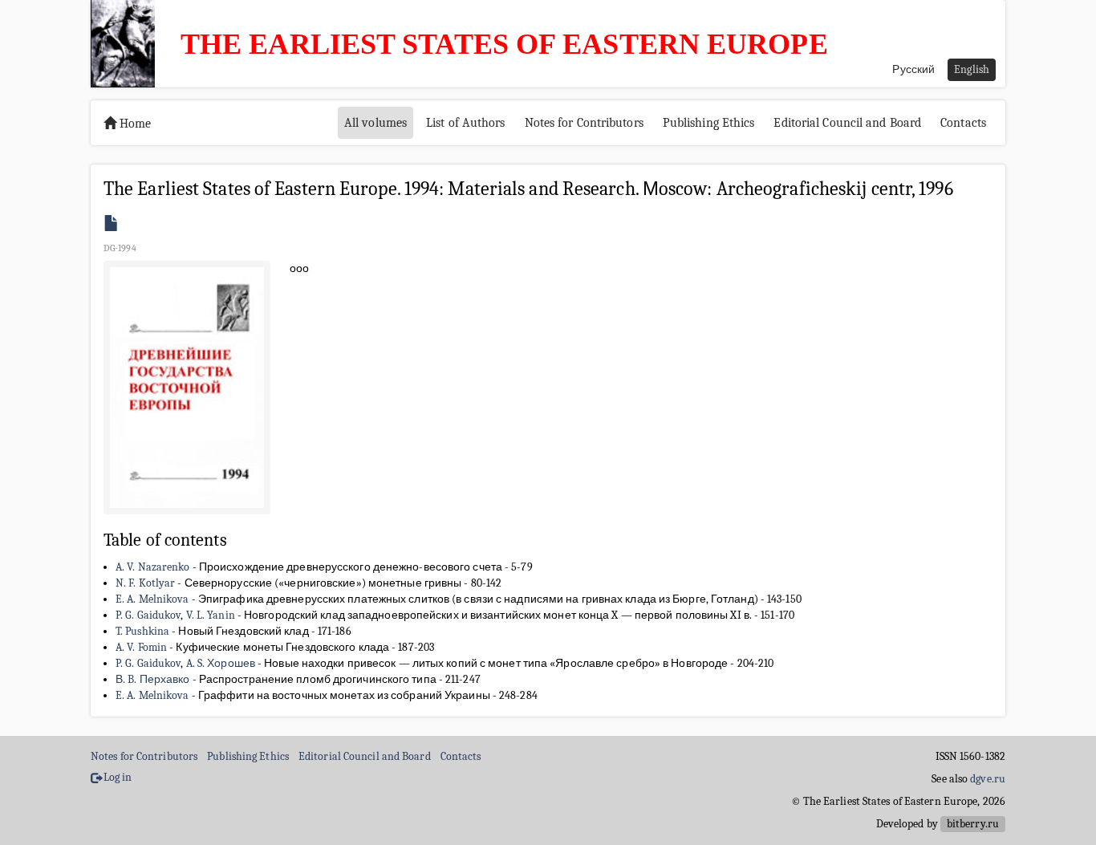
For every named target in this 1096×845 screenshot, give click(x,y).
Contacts (963, 123)
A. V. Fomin (141, 647)
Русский (913, 69)
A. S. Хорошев (220, 663)
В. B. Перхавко (152, 679)
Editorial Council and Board (847, 123)
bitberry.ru (973, 824)
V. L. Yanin (210, 615)
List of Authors (465, 123)
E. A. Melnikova (152, 599)
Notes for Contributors (584, 123)
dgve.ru (987, 779)
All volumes (375, 123)
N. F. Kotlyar (145, 583)
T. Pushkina (142, 631)
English (971, 69)
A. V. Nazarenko (153, 567)
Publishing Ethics (709, 123)
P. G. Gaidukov (148, 615)
